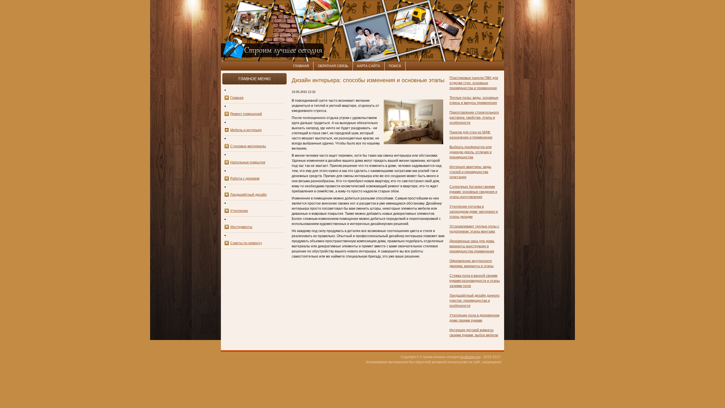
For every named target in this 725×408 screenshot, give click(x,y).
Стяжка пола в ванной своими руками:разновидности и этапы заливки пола (474, 281)
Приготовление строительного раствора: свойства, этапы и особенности (474, 117)
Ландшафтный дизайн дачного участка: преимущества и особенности (474, 301)
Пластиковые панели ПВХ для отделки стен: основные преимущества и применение (473, 83)
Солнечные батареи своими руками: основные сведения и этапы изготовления (473, 192)
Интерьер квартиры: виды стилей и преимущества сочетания (470, 172)
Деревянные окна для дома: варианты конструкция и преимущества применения (472, 246)
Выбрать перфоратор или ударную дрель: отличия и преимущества (470, 152)
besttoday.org (470, 357)
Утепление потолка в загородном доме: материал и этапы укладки (473, 212)
